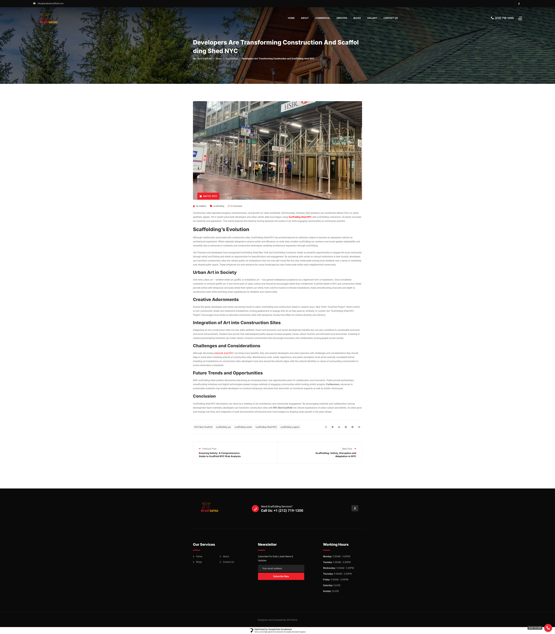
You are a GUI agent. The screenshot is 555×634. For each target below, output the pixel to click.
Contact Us (390, 18)
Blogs (357, 18)
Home (291, 18)
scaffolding (218, 206)
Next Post (347, 449)
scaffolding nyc (223, 427)
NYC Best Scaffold (203, 427)
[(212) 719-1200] (548, 628)
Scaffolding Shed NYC (300, 217)
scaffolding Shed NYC (266, 427)
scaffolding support (290, 427)
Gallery (372, 18)
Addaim (202, 206)
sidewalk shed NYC (224, 353)
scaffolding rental (243, 427)
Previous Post (209, 449)
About (305, 18)
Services (341, 18)
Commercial (322, 18)
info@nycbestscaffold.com (50, 3)
